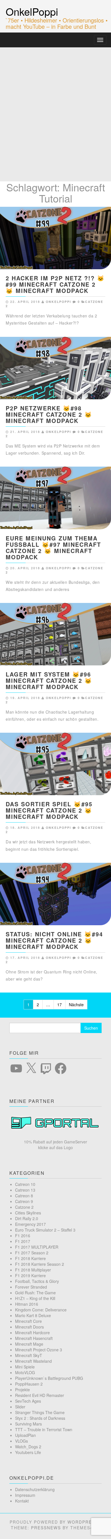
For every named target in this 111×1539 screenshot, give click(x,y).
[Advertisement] (55, 105)
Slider (20, 1407)
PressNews (46, 1527)
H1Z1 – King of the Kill (35, 1298)
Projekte (22, 1389)
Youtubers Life (28, 1452)
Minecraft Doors (29, 1327)
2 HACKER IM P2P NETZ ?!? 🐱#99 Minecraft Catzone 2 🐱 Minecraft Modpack (55, 284)
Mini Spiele (25, 1367)
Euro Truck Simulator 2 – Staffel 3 (45, 1230)
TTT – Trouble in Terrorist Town (43, 1429)
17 (59, 1004)
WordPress (82, 1522)
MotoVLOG (25, 1372)
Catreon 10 (25, 1184)
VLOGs (21, 1441)
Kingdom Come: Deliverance (41, 1310)
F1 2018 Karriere (30, 1258)
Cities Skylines (28, 1213)
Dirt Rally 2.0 (26, 1218)
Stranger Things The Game (40, 1412)
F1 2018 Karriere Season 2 (39, 1264)
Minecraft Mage (29, 1344)
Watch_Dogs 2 (28, 1446)
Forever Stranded (31, 1287)
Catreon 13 (25, 1190)
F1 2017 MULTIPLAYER (36, 1247)
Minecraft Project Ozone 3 (38, 1349)
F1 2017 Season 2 (31, 1253)
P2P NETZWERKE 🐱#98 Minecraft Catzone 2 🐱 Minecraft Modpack (49, 414)
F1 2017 (22, 1241)
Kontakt (22, 1501)
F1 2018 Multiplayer (33, 1270)
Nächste (76, 1004)
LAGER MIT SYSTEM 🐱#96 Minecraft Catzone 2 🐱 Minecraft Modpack (49, 680)
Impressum (25, 1495)
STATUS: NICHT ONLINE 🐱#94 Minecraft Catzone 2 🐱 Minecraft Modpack (54, 940)
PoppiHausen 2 (29, 1384)
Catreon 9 (24, 1201)
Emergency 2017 (30, 1224)
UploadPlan (25, 1435)
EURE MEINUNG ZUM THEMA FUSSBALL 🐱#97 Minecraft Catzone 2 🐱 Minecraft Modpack (53, 547)
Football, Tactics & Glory (37, 1281)
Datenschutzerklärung (35, 1489)
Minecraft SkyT (28, 1355)
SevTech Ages (28, 1401)
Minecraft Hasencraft (34, 1338)
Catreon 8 (24, 1195)
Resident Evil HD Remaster (39, 1395)
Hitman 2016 (26, 1304)
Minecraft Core (28, 1321)
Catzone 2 (24, 1207)
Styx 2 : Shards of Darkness (40, 1418)
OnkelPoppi (32, 11)
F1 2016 (22, 1235)
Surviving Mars (28, 1424)
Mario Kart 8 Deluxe (33, 1315)
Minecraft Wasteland (33, 1361)
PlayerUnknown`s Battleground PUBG (49, 1378)
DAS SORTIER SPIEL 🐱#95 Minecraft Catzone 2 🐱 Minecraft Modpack (49, 810)
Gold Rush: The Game (35, 1292)
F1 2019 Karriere (30, 1275)
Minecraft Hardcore (32, 1332)
